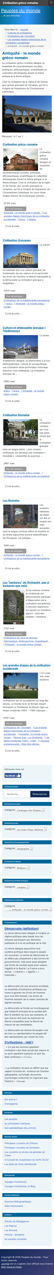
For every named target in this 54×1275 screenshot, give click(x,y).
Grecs (22, 219)
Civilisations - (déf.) (19, 1042)
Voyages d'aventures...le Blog (20, 1186)
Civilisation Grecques (17, 240)
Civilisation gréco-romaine (20, 144)
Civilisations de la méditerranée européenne (27, 300)
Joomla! (5, 1263)
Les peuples (11, 1119)
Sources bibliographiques (18, 1201)
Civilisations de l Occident (17, 727)
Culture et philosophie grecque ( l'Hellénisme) (24, 329)
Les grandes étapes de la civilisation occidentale (26, 667)
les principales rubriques (17, 1123)
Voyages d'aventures (15, 1181)
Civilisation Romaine (16, 415)
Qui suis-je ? (11, 1099)
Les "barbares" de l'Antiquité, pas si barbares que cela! (26, 584)
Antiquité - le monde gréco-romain (22, 212)
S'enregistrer (11, 1103)
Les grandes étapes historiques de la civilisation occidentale (27, 216)
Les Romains (11, 500)
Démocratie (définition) (22, 928)
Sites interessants (14, 1206)
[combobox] (17, 794)
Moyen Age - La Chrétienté (28, 737)
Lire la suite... (14, 226)
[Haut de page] (49, 1270)
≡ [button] (51, 2)
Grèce (7, 390)
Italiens (32, 219)
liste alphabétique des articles (20, 1128)
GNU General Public (11, 1267)
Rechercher (41, 794)
